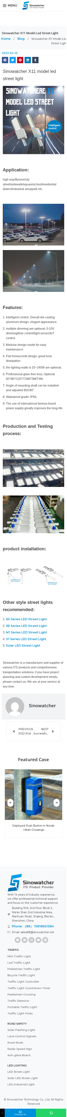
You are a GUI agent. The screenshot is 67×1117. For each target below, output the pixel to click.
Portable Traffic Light (22, 1007)
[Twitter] (25, 940)
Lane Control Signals (21, 1036)
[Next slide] (57, 803)
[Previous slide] (10, 803)
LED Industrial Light (21, 1084)
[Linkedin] (45, 940)
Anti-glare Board (18, 1055)
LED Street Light (18, 1071)
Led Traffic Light (18, 962)
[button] (5, 60)
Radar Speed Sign (19, 1049)
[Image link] (30, 882)
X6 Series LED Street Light (26, 626)
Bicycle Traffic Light (21, 975)
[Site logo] (33, 5)
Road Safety (17, 1023)
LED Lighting (17, 1065)
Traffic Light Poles (20, 1013)
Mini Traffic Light (19, 956)
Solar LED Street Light (23, 645)
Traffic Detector (18, 1000)
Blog (21, 39)
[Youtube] (38, 940)
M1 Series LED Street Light (26, 632)
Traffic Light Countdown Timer (28, 988)
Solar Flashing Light (21, 1030)
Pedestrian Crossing (21, 994)
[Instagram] (31, 940)
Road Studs (15, 1042)
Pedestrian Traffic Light (23, 969)
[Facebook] (18, 940)
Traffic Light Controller (23, 981)
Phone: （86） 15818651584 (33, 926)
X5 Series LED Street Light (26, 619)
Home (6, 39)
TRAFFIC (13, 950)
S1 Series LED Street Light (26, 639)
